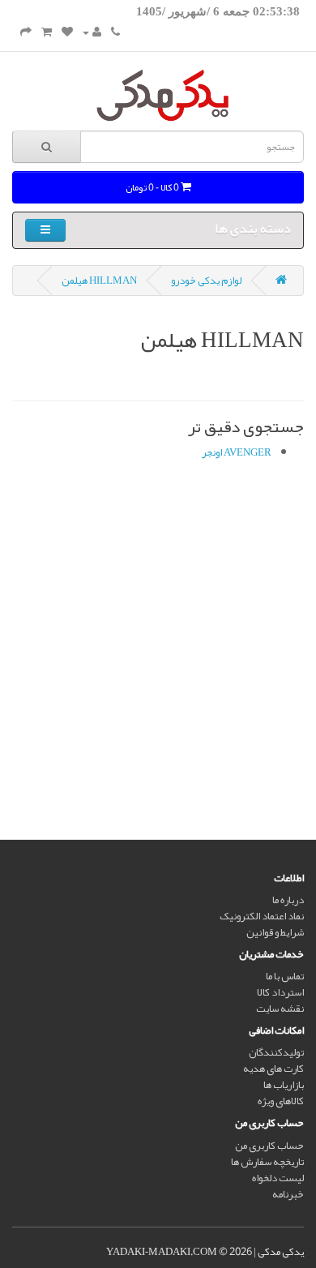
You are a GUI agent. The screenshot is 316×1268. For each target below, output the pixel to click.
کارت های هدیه (273, 1068)
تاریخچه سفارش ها (267, 1161)
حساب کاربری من (269, 1145)
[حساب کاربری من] (92, 32)
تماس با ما (285, 976)
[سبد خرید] (46, 32)
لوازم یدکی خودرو (206, 280)
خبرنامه (288, 1194)
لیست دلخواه (278, 1178)
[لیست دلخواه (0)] (67, 32)
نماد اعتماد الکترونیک (262, 916)
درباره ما (288, 899)
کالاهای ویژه (281, 1101)
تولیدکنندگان (276, 1052)
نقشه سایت (280, 1008)
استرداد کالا (280, 992)
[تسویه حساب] (26, 32)
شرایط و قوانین (275, 932)
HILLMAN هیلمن (99, 280)
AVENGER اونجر (236, 452)
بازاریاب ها (283, 1084)
